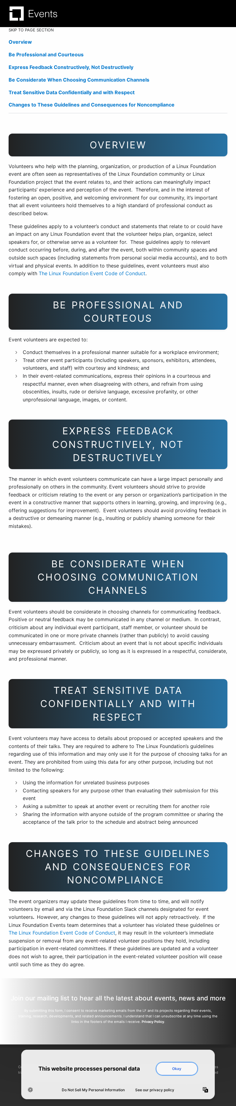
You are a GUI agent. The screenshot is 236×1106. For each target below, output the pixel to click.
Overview (20, 42)
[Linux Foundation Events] (33, 14)
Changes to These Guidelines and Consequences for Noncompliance (92, 105)
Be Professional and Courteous (46, 54)
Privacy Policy (153, 1022)
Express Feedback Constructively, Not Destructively (71, 67)
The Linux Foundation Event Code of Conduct (92, 273)
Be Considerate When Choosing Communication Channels (79, 80)
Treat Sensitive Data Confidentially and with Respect (72, 92)
